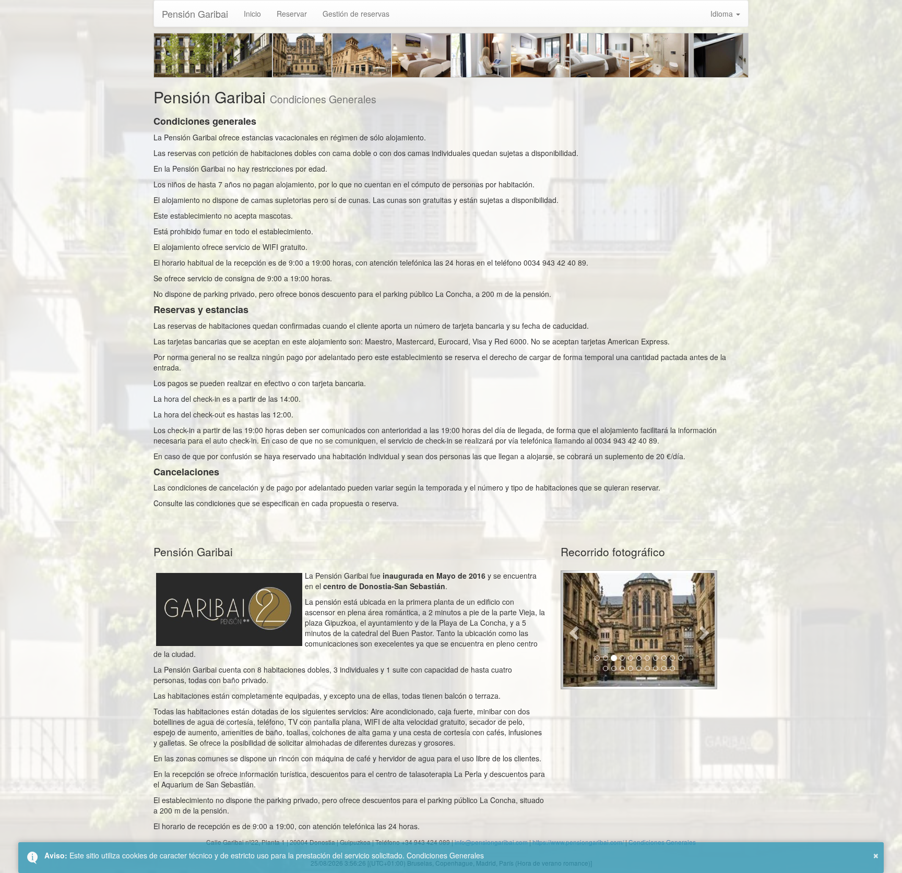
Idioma (722, 13)
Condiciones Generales (445, 855)
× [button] (876, 854)
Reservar (292, 13)
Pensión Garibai (195, 13)
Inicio (252, 13)
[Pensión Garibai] (183, 55)
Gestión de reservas (356, 13)
